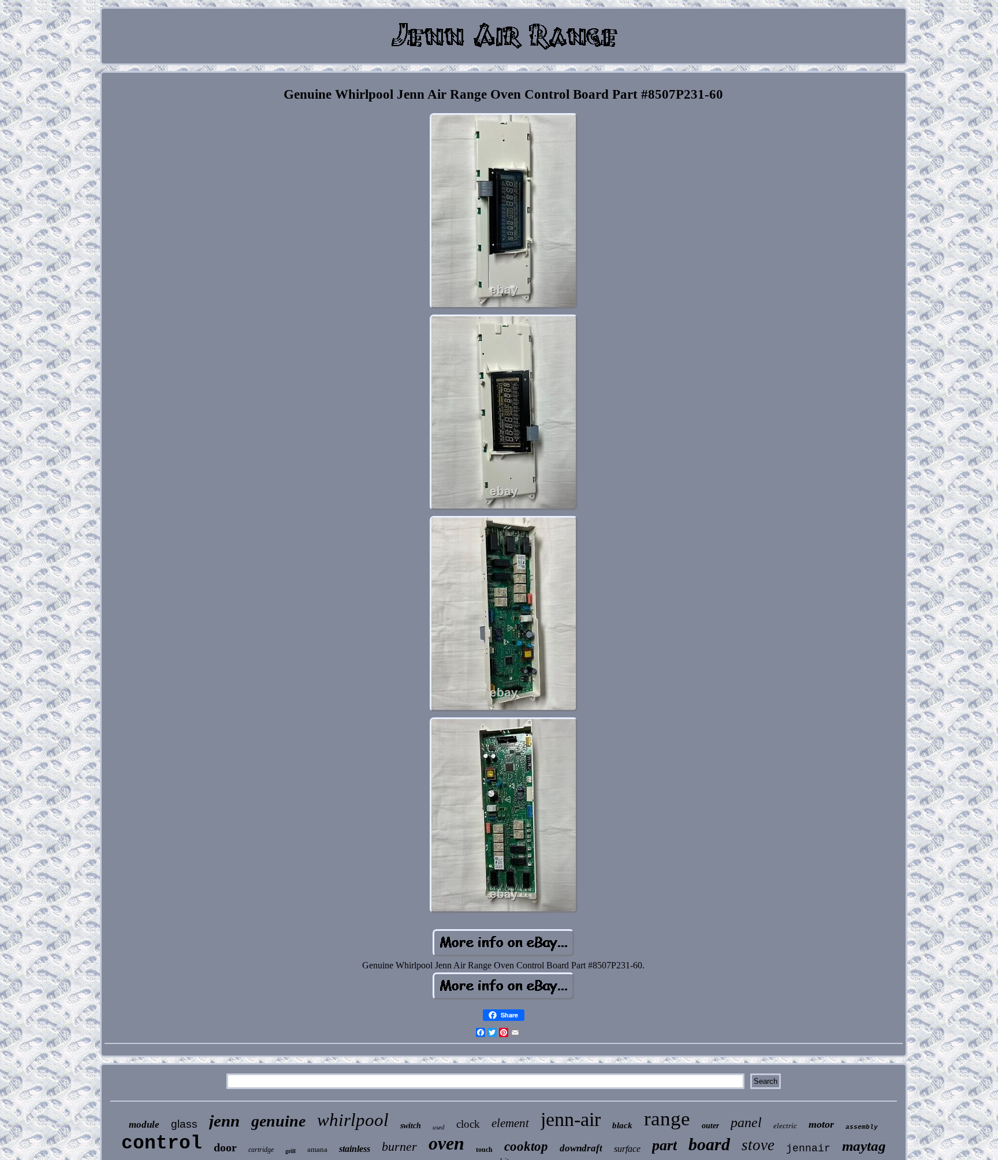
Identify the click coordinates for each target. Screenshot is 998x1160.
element (510, 1123)
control (161, 1143)
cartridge (261, 1150)
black (622, 1125)
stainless (354, 1149)
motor (821, 1124)
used (439, 1127)
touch (484, 1150)
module (144, 1124)
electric (785, 1125)
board (709, 1144)
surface (627, 1149)
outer (710, 1125)
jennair (808, 1148)
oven (446, 1143)
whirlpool (353, 1120)
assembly (862, 1127)
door (225, 1147)
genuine (278, 1121)
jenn (224, 1121)
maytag (864, 1146)
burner (399, 1146)
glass (184, 1124)
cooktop (526, 1146)
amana (317, 1149)
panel (746, 1122)
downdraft (581, 1148)
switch (410, 1125)
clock (468, 1124)
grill (290, 1151)
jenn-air (571, 1119)
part (664, 1145)
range (667, 1118)
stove (758, 1145)
